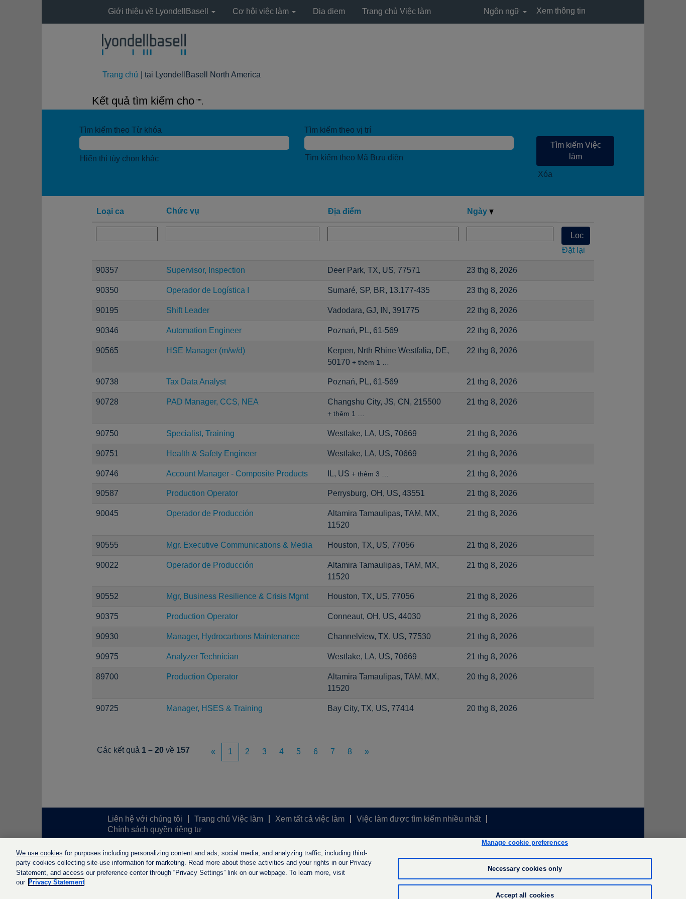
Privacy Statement (56, 882)
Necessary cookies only (525, 868)
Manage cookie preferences (525, 843)
